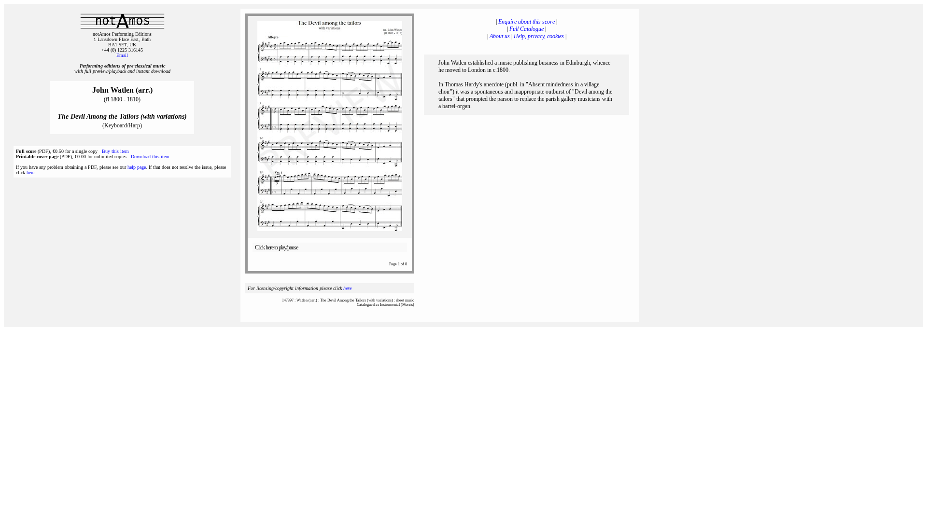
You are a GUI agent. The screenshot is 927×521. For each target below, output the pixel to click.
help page (136, 167)
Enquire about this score (526, 21)
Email (122, 55)
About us (500, 36)
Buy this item (115, 151)
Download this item (150, 156)
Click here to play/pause (276, 247)
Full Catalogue (526, 29)
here (30, 172)
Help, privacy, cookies (539, 36)
